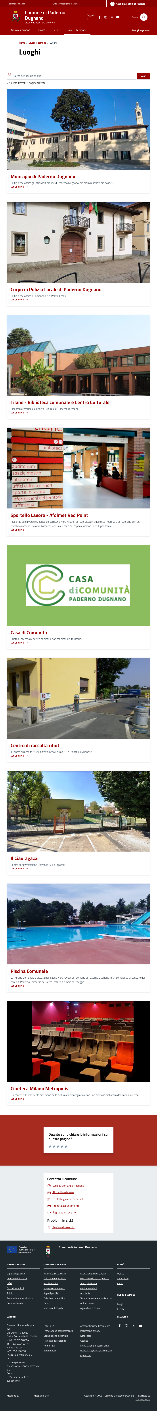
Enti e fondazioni (15, 1288)
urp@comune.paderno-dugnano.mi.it (18, 1379)
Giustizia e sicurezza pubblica (94, 1278)
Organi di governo (16, 1273)
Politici (10, 1293)
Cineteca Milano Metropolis (39, 1088)
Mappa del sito (41, 1395)
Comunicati (122, 1278)
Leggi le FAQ (50, 1326)
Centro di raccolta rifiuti (36, 745)
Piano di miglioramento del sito (96, 1350)
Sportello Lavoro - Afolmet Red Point (49, 515)
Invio (143, 76)
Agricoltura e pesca (90, 1308)
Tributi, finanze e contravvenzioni (88, 1285)
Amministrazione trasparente (95, 1326)
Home (22, 43)
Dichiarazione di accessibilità (94, 1345)
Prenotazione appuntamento (58, 1331)
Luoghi (120, 1304)
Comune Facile (143, 1399)
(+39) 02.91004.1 (20, 1344)
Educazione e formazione (93, 1273)
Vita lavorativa (51, 1283)
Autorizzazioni (87, 1303)
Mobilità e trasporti (53, 1308)
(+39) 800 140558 (16, 1351)
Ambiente (85, 1293)
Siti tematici (50, 1350)
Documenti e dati (15, 1303)
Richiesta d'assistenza (55, 1340)
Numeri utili (49, 1345)
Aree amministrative (17, 1278)
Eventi (120, 1309)
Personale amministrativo (20, 1298)
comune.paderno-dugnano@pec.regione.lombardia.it (23, 1365)
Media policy (13, 1395)
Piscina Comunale (29, 971)
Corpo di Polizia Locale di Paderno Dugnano (56, 289)
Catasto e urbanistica (54, 1298)
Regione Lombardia (16, 3)
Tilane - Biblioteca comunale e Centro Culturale (60, 402)
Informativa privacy (90, 1331)
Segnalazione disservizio (56, 1336)
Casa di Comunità (29, 633)
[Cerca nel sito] (143, 17)
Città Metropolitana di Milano (65, 3)
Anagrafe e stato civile (55, 1273)
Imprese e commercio (54, 1288)
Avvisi (120, 1283)
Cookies (84, 1340)
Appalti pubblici (51, 1293)
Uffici (9, 1283)
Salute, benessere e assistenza (96, 1298)
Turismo (47, 1303)
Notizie (120, 1273)
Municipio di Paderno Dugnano (43, 176)
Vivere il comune (37, 43)
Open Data (85, 1355)
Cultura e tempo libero (55, 1278)
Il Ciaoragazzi (24, 858)
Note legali (85, 1336)
